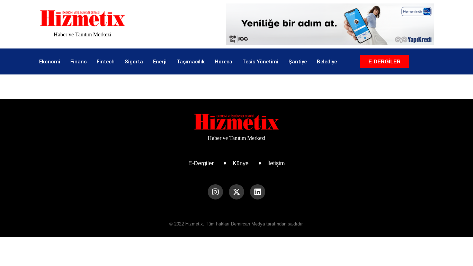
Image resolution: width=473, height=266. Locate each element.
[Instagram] (215, 192)
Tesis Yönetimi (260, 62)
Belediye (327, 62)
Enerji (160, 62)
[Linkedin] (257, 192)
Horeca (223, 62)
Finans (78, 62)
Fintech (106, 62)
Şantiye (297, 62)
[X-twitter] (236, 192)
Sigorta (134, 62)
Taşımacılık (191, 62)
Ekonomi (49, 62)
